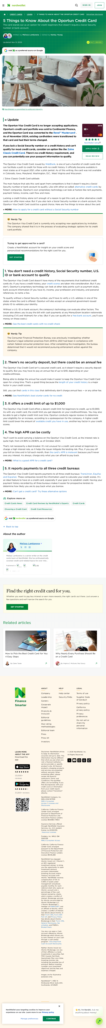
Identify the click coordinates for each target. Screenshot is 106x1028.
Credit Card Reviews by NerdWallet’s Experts (47, 503)
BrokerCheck (46, 927)
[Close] (102, 1007)
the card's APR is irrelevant (63, 452)
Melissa (30, 543)
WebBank (50, 164)
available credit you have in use (52, 421)
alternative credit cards (86, 187)
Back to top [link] (12, 526)
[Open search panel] (77, 5)
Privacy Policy (56, 917)
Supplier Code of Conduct (83, 698)
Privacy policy (83, 703)
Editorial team (47, 730)
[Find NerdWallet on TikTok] (89, 760)
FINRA (52, 906)
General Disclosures (48, 923)
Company (45, 693)
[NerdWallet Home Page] (16, 5)
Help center (64, 693)
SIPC (58, 906)
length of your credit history (73, 382)
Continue (51, 1019)
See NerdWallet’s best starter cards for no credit (37, 395)
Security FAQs (65, 697)
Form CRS (49, 915)
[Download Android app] (22, 784)
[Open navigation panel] (3, 5)
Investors (45, 742)
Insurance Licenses (49, 832)
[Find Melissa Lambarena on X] (21, 547)
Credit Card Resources (41, 509)
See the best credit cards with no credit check (36, 324)
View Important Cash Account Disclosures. (51, 943)
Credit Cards (16, 14)
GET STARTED (17, 607)
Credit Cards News (13, 503)
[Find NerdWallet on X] (69, 760)
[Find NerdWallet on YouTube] (74, 760)
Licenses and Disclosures (49, 804)
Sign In (87, 5)
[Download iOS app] (22, 766)
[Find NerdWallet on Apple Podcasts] (84, 760)
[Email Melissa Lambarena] (25, 547)
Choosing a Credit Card (16, 509)
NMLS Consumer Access (50, 840)
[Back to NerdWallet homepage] (4, 14)
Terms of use (82, 693)
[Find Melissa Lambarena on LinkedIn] (29, 547)
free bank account (82, 315)
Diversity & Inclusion (46, 712)
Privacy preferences (82, 715)
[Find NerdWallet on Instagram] (79, 760)
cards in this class (30, 390)
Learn (29, 14)
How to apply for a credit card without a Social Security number (45, 209)
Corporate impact (46, 706)
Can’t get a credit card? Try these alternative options (40, 491)
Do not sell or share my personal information (83, 724)
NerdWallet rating (91, 143)
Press (43, 734)
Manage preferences (29, 1019)
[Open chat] (99, 1021)
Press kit (45, 738)
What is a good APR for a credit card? (32, 460)
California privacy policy (83, 708)
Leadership (46, 697)
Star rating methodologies (48, 725)
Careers (44, 701)
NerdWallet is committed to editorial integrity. (24, 109)
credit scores (53, 283)
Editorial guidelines (46, 718)
